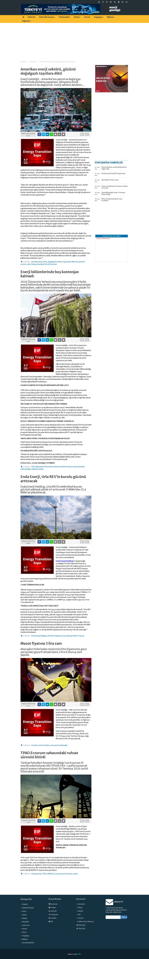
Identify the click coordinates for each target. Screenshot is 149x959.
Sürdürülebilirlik (28, 943)
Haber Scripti (73, 954)
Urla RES (50, 636)
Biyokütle (25, 922)
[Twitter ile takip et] (107, 2)
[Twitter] (43, 134)
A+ (82, 134)
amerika (34, 262)
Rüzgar (24, 918)
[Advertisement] (74, 40)
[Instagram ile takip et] (115, 2)
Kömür (77, 17)
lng (64, 262)
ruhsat (75, 874)
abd (40, 262)
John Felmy (31, 264)
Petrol (87, 17)
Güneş (24, 915)
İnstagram (54, 915)
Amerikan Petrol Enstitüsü (46, 264)
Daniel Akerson (72, 262)
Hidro (24, 911)
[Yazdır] (59, 134)
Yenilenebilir (64, 17)
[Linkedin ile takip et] (111, 2)
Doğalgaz (98, 17)
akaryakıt (64, 745)
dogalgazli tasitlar (55, 262)
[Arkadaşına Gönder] (55, 134)
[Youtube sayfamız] (119, 2)
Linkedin (53, 911)
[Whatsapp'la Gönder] (51, 134)
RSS (51, 922)
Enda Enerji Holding (64, 561)
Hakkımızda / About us (86, 922)
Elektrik (31, 17)
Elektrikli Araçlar (46, 17)
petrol (56, 745)
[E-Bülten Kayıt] (126, 2)
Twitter (53, 908)
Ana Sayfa (81, 904)
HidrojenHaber (107, 236)
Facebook (53, 904)
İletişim (80, 911)
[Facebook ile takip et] (103, 2)
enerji (44, 262)
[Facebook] (39, 134)
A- (87, 134)
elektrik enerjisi (37, 469)
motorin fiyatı (43, 745)
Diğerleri (26, 21)
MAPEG (50, 874)
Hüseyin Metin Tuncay (75, 636)
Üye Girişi (81, 929)
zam (52, 745)
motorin (34, 745)
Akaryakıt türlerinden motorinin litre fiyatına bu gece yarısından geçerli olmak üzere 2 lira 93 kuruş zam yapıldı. (54, 652)
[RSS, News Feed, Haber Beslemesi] (123, 2)
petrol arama (67, 874)
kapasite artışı (60, 636)
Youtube (53, 918)
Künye (80, 908)
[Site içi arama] (99, 2)
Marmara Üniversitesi (63, 467)
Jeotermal (25, 925)
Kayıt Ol (124, 917)
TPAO (44, 874)
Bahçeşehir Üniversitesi (44, 467)
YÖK (33, 467)
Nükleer (110, 17)
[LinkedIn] (47, 134)
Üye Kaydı (81, 925)
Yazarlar (81, 918)
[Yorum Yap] (63, 134)
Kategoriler (26, 899)
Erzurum (57, 874)
